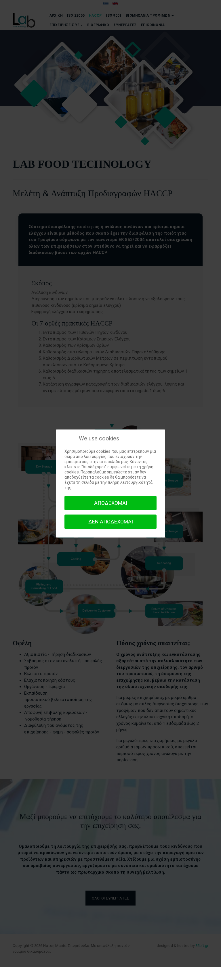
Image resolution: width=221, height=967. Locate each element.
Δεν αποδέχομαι (110, 522)
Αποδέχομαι (110, 503)
